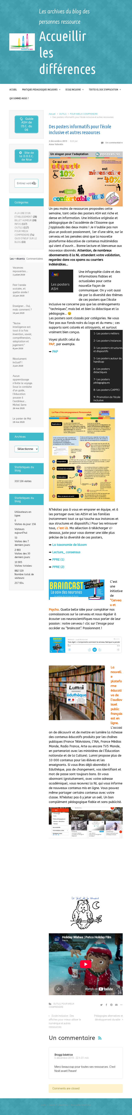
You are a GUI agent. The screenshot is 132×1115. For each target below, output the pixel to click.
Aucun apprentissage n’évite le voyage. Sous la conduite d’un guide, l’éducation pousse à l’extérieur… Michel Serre (23, 390)
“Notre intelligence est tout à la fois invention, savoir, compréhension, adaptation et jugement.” (22, 334)
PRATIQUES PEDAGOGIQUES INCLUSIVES (40, 89)
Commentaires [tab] (34, 258)
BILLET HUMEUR (23, 220)
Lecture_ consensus (66, 552)
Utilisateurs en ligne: (23, 514)
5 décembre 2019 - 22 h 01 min (71, 1058)
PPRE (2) (58, 567)
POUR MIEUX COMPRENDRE (84, 114)
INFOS (18, 224)
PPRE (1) (58, 559)
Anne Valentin (56, 144)
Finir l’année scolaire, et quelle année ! (21, 289)
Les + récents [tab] (17, 258)
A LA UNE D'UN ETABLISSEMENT (23, 215)
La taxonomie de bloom (69, 545)
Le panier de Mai (22, 418)
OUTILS (62, 114)
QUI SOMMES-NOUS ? (19, 98)
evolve (44, 1105)
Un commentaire (114, 142)
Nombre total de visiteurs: (24, 576)
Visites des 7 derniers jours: (23, 543)
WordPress (86, 1105)
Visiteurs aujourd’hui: (21, 531)
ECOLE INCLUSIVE (73, 89)
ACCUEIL (13, 89)
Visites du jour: (23, 524)
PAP (55, 351)
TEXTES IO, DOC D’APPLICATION (103, 89)
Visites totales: (24, 565)
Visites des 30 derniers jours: (23, 555)
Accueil (52, 114)
